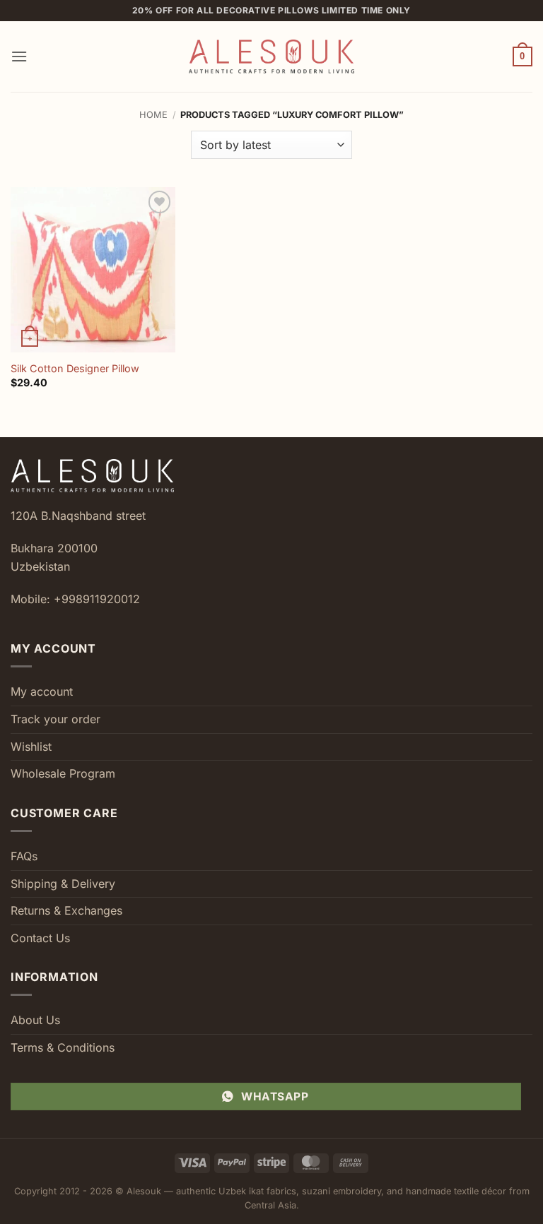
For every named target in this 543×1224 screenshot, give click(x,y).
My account (42, 691)
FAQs (24, 856)
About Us (35, 1020)
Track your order (55, 719)
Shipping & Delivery (63, 884)
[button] (19, 56)
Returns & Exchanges (66, 910)
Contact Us (40, 938)
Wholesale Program (63, 773)
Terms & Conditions (63, 1047)
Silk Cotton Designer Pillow (75, 368)
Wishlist (31, 746)
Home (153, 114)
